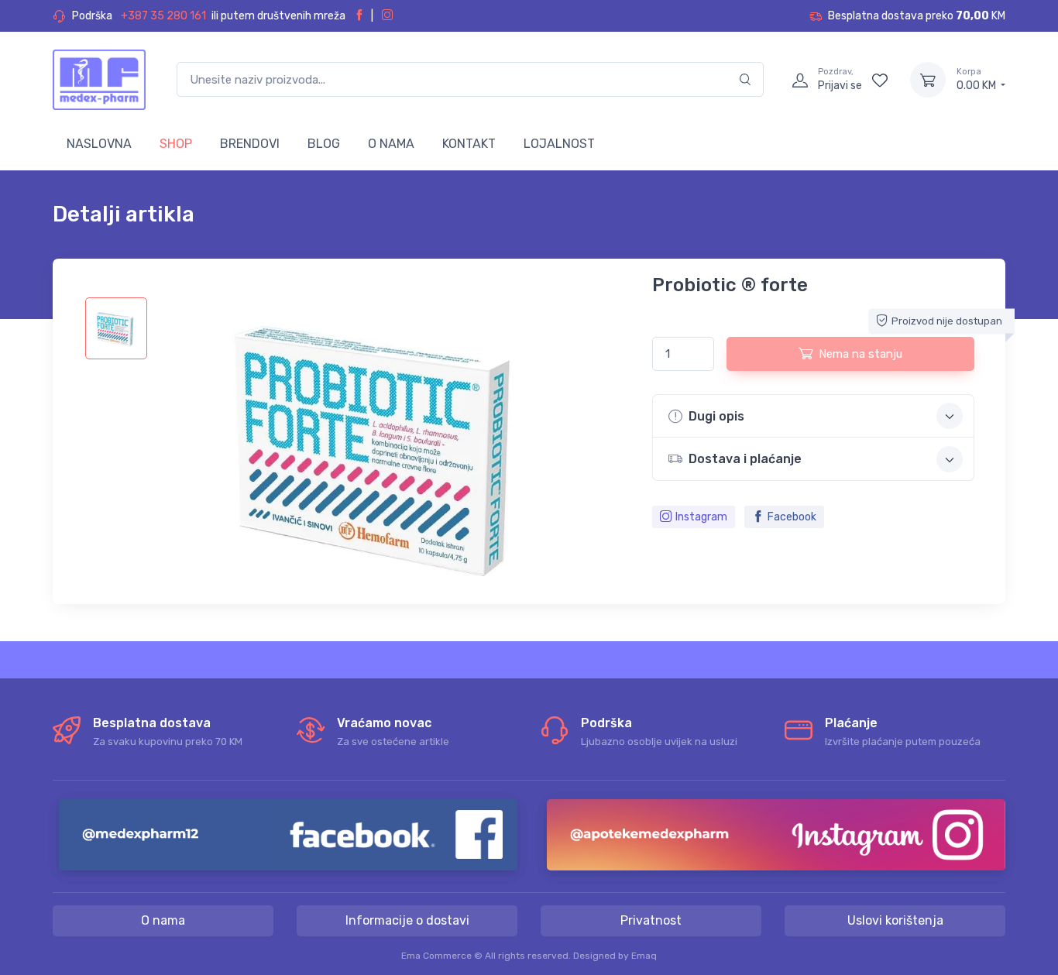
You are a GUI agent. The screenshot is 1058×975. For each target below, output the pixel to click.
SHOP (176, 143)
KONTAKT (469, 143)
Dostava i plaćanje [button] (745, 458)
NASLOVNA (99, 143)
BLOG (323, 143)
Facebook (792, 517)
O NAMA (391, 143)
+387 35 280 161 (163, 15)
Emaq (644, 955)
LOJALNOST (559, 143)
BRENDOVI (250, 143)
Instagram (701, 517)
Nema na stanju (860, 354)
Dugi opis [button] (716, 416)
